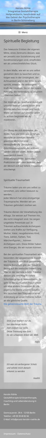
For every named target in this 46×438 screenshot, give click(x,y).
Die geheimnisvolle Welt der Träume (23, 303)
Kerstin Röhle (23, 8)
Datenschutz (23, 433)
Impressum (10, 433)
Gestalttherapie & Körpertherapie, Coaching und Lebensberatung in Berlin (20, 401)
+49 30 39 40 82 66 (20, 416)
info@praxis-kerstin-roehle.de (25, 419)
